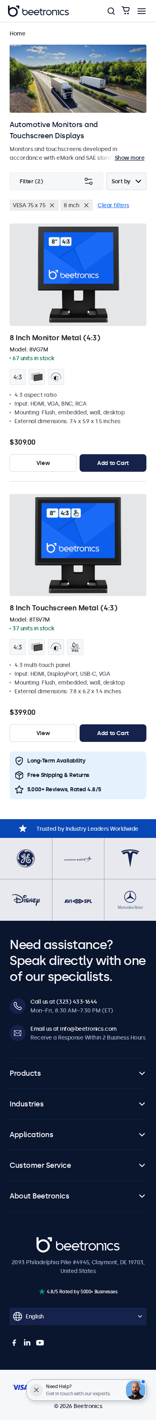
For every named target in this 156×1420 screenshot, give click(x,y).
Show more (130, 158)
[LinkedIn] (27, 1342)
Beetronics (50, 1241)
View (43, 463)
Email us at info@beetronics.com (73, 1029)
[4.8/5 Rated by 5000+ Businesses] (41, 1291)
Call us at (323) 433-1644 (63, 1001)
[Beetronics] (38, 11)
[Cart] (125, 11)
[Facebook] (14, 1342)
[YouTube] (40, 1342)
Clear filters (113, 205)
